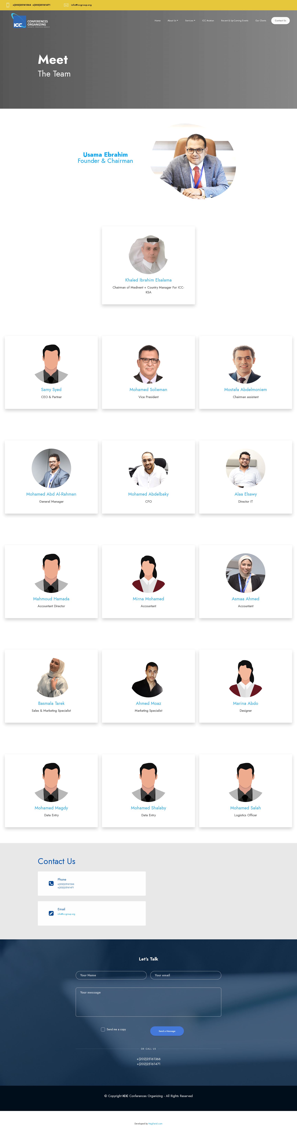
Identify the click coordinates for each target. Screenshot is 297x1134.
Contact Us (280, 20)
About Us (172, 20)
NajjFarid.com (155, 1123)
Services (189, 20)
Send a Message (167, 1031)
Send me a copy (116, 1029)
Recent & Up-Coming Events (234, 20)
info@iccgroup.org (66, 914)
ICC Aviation (208, 20)
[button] (148, 265)
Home (158, 20)
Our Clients (260, 20)
